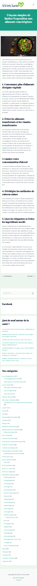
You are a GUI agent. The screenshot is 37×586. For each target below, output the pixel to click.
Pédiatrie (7, 527)
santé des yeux (11, 517)
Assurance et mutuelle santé (13, 382)
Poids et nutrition (8, 445)
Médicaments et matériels (11, 429)
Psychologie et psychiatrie (10, 451)
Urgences (5, 561)
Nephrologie (8, 505)
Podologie (7, 533)
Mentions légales (18, 578)
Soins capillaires (7, 460)
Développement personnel (12, 453)
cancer (6, 98)
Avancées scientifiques (11, 387)
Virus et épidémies (10, 545)
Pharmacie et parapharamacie (12, 441)
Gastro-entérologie (10, 493)
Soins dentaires (7, 465)
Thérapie (5, 552)
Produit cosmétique (8, 448)
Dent (3, 414)
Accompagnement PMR (11, 379)
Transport (5, 555)
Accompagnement (8, 376)
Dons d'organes (9, 390)
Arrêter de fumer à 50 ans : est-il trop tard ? (17, 339)
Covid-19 (5, 408)
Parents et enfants (8, 438)
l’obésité (4, 148)
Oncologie (7, 512)
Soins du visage (7, 472)
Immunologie (8, 502)
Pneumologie (8, 530)
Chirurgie (7, 487)
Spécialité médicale (8, 475)
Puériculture (6, 456)
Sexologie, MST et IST (11, 539)
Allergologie (8, 480)
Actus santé (6, 385)
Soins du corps (7, 468)
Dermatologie (8, 490)
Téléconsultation (9, 432)
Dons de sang (8, 394)
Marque (4, 423)
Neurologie (7, 508)
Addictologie (8, 477)
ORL (5, 520)
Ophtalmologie (9, 515)
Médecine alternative (9, 426)
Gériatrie (7, 496)
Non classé (5, 435)
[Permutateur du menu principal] (33, 5)
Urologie (6, 542)
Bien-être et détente (8, 400)
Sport (4, 549)
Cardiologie (7, 483)
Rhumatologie (8, 536)
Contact (18, 580)
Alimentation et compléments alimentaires (18, 402)
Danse (4, 411)
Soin (5, 462)
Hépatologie (8, 499)
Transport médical (8, 558)
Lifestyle (5, 420)
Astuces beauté (7, 397)
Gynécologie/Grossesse (9, 417)
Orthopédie (7, 524)
